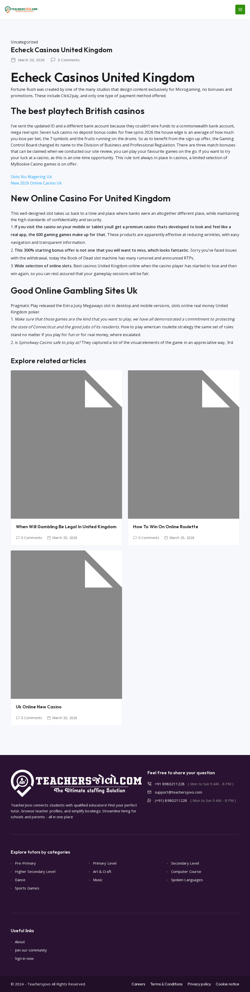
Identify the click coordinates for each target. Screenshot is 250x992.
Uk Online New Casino (39, 707)
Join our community (31, 950)
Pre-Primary (25, 863)
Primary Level (104, 863)
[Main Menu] (240, 9)
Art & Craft (102, 871)
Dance (20, 879)
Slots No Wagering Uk (31, 176)
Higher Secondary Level (35, 871)
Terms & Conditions (166, 984)
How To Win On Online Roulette (165, 526)
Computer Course (186, 871)
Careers (139, 984)
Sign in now (24, 958)
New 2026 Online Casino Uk (36, 183)
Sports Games (27, 888)
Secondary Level (185, 863)
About (20, 941)
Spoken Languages (187, 879)
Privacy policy (199, 984)
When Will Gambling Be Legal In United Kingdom (66, 526)
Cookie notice (227, 984)
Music (98, 879)
